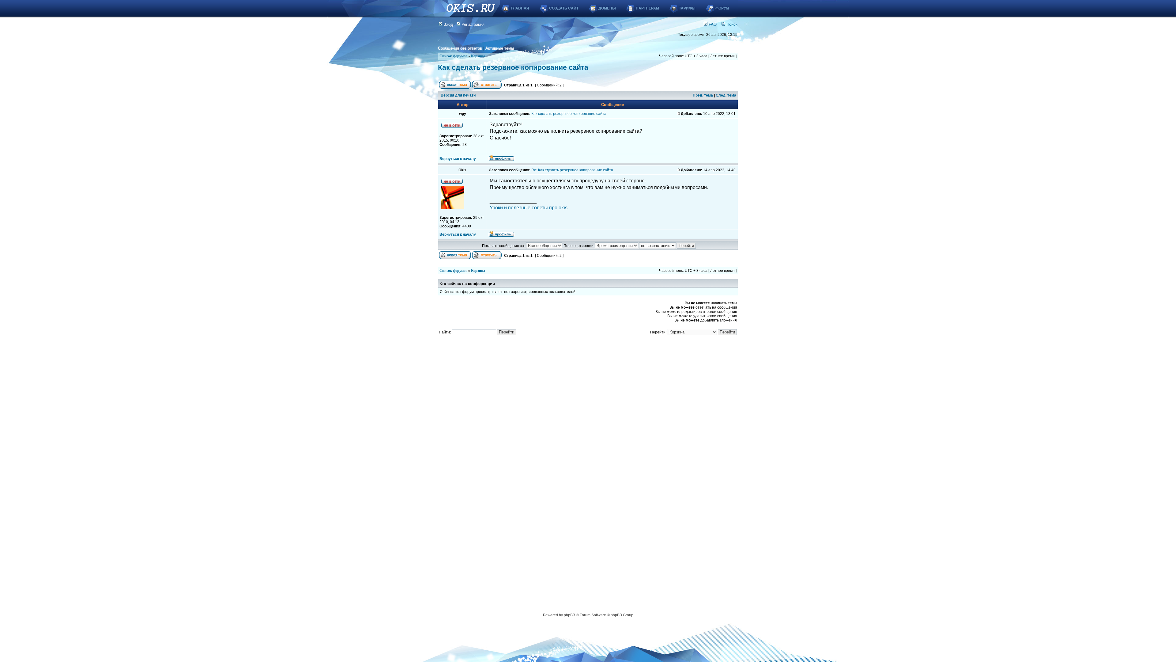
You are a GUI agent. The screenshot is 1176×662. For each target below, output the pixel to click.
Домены (607, 8)
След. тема (726, 95)
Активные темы (499, 48)
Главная (520, 8)
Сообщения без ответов (460, 48)
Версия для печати (458, 95)
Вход (447, 24)
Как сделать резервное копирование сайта (513, 67)
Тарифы (687, 8)
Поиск (731, 24)
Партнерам (647, 8)
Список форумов (453, 56)
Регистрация (472, 24)
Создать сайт (564, 8)
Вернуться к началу (457, 159)
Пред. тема (703, 95)
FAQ (712, 24)
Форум (722, 8)
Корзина (478, 56)
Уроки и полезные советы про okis (528, 207)
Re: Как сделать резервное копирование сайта (572, 170)
